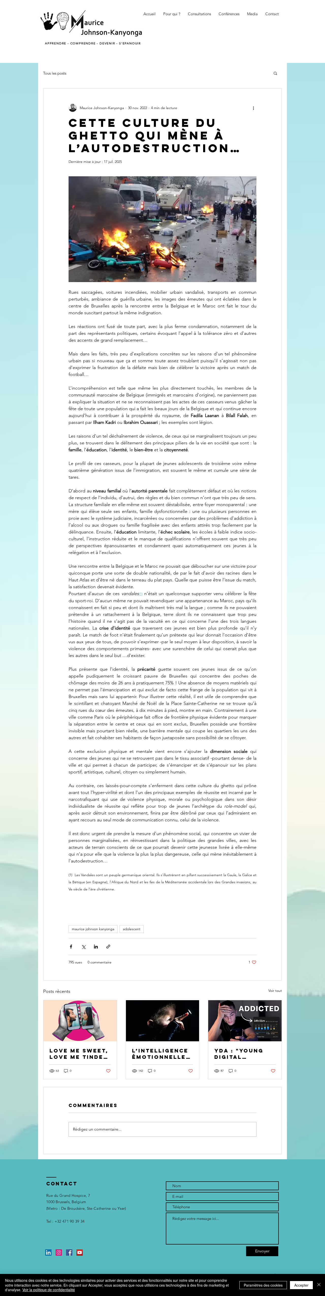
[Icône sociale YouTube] (79, 1252)
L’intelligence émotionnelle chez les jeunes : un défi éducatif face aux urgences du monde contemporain (160, 1053)
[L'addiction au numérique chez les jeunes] (245, 1020)
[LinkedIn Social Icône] (48, 1252)
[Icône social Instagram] (59, 1252)
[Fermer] (319, 1285)
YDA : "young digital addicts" (239, 1053)
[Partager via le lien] (108, 946)
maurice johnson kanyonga (93, 929)
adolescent (131, 929)
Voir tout (275, 990)
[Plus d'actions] (253, 108)
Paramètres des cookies (263, 1285)
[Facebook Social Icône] (69, 1252)
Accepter (301, 1285)
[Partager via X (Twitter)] (83, 946)
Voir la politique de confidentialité (48, 1289)
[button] (171, 14)
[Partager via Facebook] (71, 946)
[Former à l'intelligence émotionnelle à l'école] (162, 1020)
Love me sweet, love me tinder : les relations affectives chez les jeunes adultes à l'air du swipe (80, 1053)
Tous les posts (54, 73)
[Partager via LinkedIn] (95, 946)
